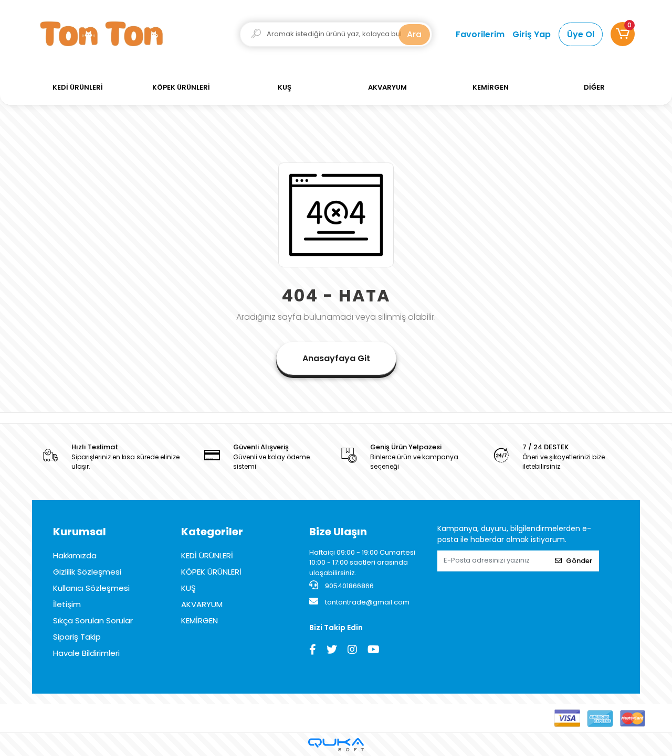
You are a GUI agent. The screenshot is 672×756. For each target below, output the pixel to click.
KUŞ (188, 587)
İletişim (67, 604)
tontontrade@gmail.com (367, 602)
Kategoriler (212, 531)
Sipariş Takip (77, 636)
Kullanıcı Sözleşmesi (91, 587)
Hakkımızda (75, 555)
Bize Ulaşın (338, 531)
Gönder (579, 561)
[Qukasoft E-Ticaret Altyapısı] (336, 744)
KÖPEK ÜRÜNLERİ (211, 571)
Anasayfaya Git (336, 358)
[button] (623, 34)
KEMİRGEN (199, 620)
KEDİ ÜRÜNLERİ (207, 555)
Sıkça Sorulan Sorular (93, 620)
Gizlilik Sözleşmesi (87, 571)
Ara (414, 34)
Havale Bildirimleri (86, 652)
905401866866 (348, 586)
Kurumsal (79, 531)
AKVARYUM (202, 604)
